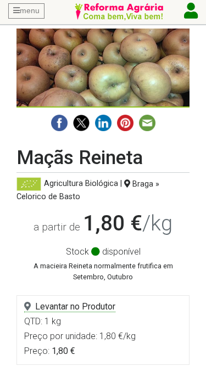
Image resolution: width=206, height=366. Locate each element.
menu (30, 10)
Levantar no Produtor (75, 306)
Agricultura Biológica (81, 184)
